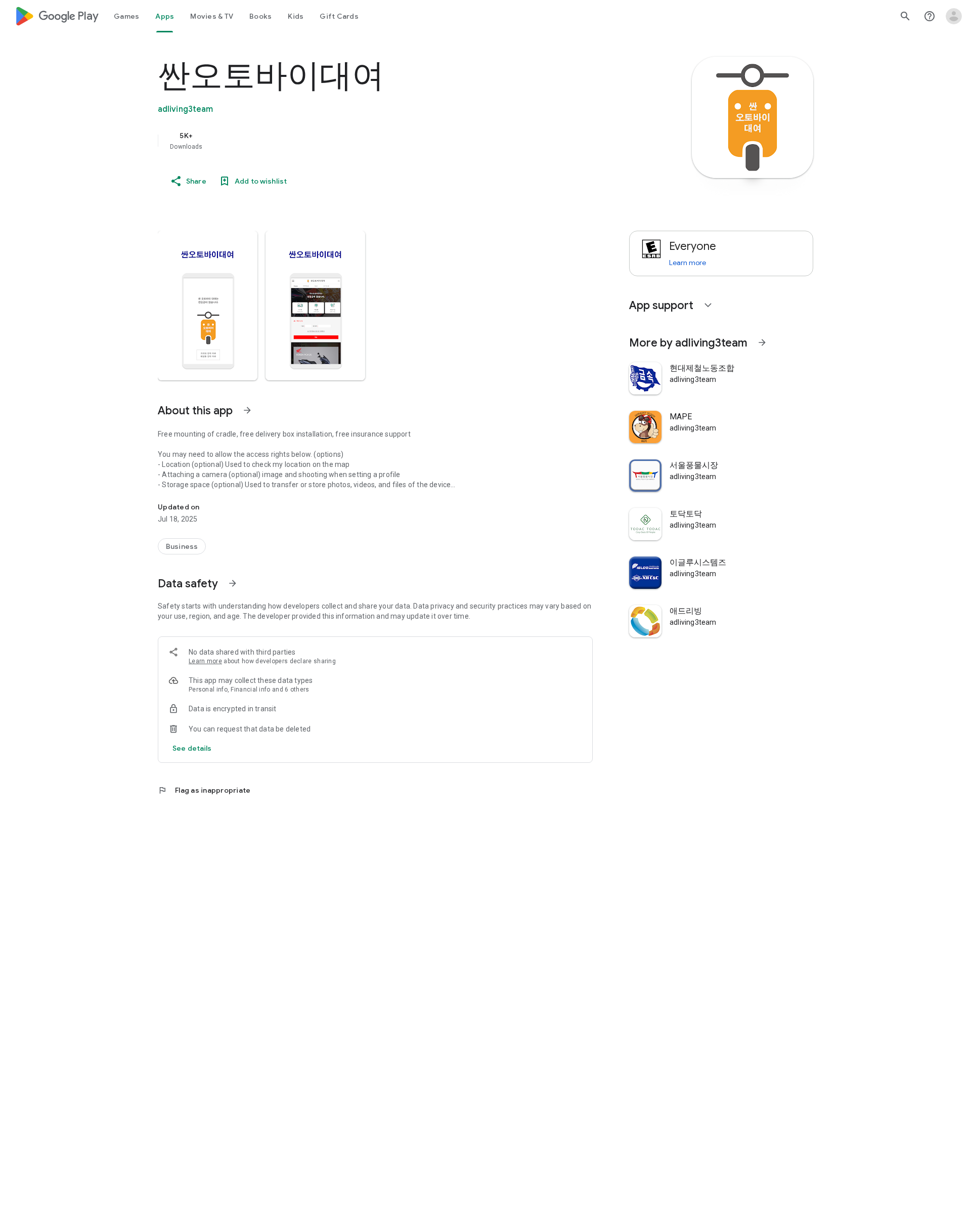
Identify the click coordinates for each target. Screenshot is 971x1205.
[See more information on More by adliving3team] (762, 342)
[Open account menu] (954, 16)
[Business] (182, 546)
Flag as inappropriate (204, 790)
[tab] (126, 16)
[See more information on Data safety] (232, 583)
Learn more (205, 661)
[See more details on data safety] (192, 748)
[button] (207, 305)
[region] (360, 141)
